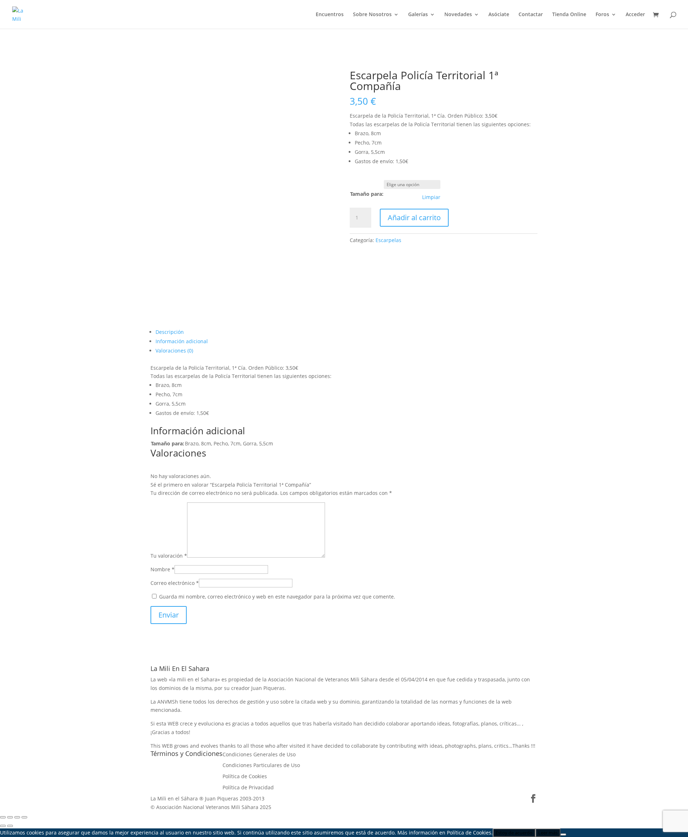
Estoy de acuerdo (514, 832)
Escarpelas (388, 240)
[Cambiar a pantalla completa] (10, 817)
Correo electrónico (174, 583)
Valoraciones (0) (174, 350)
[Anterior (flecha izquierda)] (3, 826)
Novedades (458, 15)
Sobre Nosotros (372, 15)
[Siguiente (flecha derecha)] (10, 826)
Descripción (170, 331)
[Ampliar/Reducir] (3, 817)
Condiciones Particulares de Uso (261, 765)
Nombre (162, 569)
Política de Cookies (245, 776)
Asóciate (498, 15)
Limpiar (431, 197)
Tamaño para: (366, 193)
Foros (602, 15)
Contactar (531, 15)
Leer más (548, 832)
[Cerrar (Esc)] (24, 817)
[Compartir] (17, 817)
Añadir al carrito (414, 217)
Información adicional (182, 341)
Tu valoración (168, 555)
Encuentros (330, 15)
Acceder (635, 15)
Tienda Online (569, 15)
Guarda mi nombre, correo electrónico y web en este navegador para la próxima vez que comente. (277, 596)
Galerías (418, 15)
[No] (563, 834)
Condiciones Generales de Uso (259, 754)
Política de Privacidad (248, 787)
